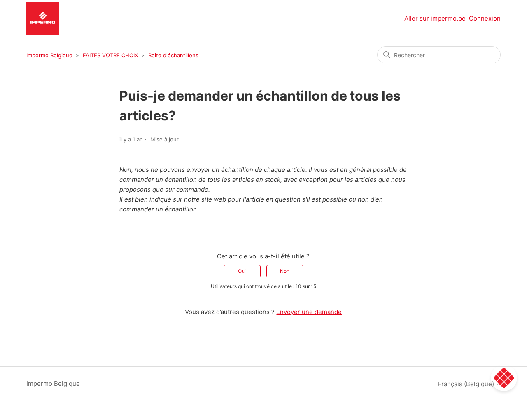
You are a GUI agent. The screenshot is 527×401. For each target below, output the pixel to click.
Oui (242, 271)
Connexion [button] (485, 18)
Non (284, 271)
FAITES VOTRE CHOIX (110, 55)
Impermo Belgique (49, 55)
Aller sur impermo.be (435, 18)
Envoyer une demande (309, 312)
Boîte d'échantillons (173, 55)
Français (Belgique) (467, 383)
